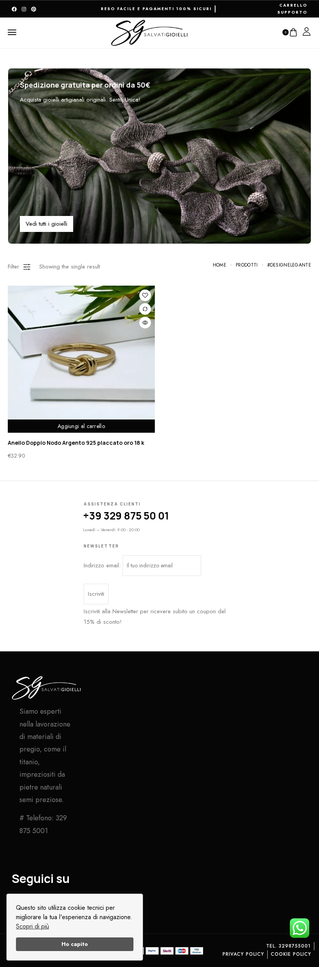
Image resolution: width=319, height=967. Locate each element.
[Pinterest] (33, 9)
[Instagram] (23, 9)
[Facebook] (14, 9)
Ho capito (74, 944)
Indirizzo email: (103, 565)
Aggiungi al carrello (81, 426)
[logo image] (150, 31)
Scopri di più (32, 926)
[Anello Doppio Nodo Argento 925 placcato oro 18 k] (81, 359)
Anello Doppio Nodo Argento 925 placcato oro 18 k (76, 442)
